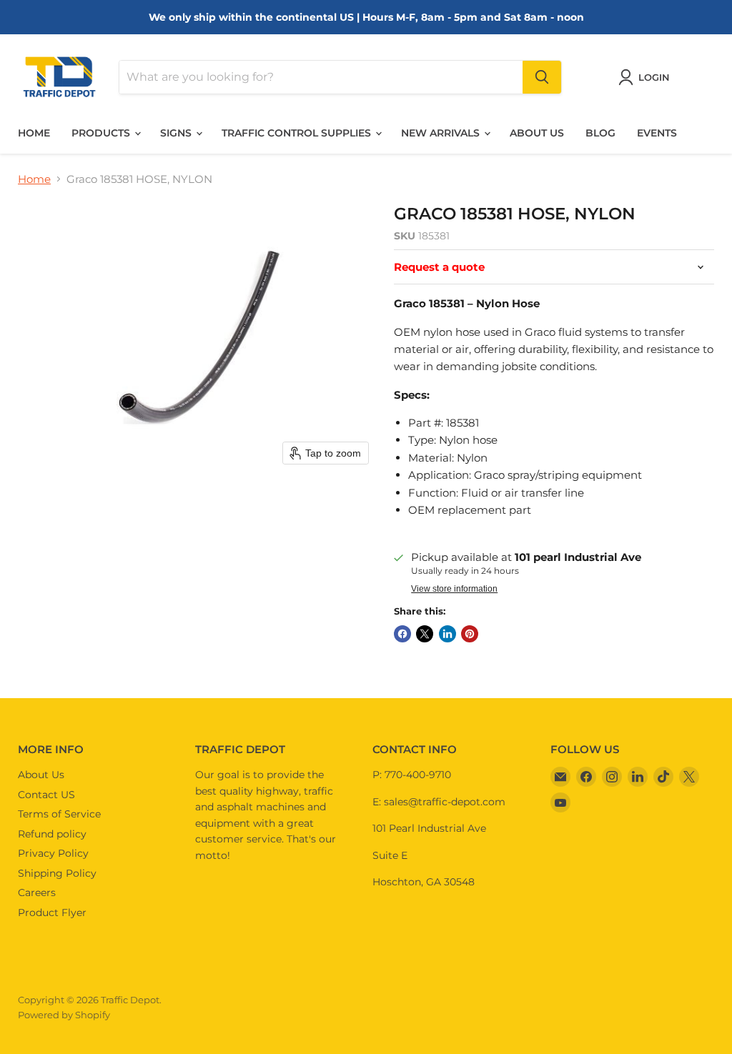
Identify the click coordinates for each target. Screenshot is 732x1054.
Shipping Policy (57, 873)
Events (657, 132)
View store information (454, 589)
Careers (37, 892)
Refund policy (52, 833)
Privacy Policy (53, 853)
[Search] (542, 77)
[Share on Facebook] (402, 633)
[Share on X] (424, 633)
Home (34, 132)
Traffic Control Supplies (298, 132)
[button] (646, 77)
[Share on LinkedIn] (447, 633)
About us (537, 132)
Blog (600, 132)
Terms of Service (59, 813)
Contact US (46, 794)
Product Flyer (52, 912)
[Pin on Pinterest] (469, 633)
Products (102, 132)
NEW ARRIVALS (442, 132)
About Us (41, 774)
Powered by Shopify (64, 1014)
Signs (177, 132)
